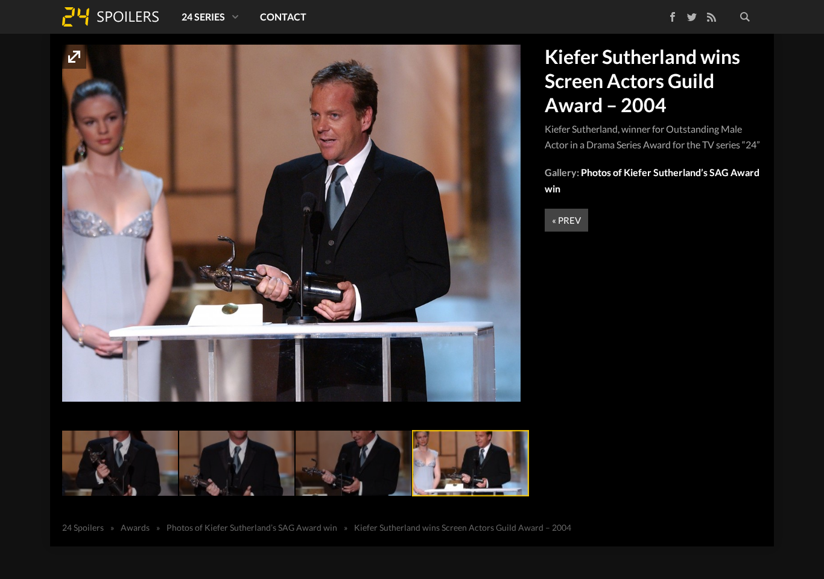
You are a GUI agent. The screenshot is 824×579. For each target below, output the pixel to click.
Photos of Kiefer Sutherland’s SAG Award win (251, 527)
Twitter (692, 17)
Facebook (664, 15)
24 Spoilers (110, 17)
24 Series (203, 16)
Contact (283, 16)
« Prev (566, 220)
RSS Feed (711, 17)
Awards (135, 527)
